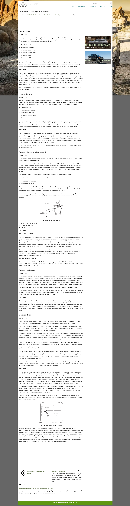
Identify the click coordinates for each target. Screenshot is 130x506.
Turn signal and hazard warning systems (54, 15)
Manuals (74, 7)
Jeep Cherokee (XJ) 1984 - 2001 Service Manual (31, 15)
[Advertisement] (51, 22)
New (101, 7)
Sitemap (110, 7)
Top (105, 7)
